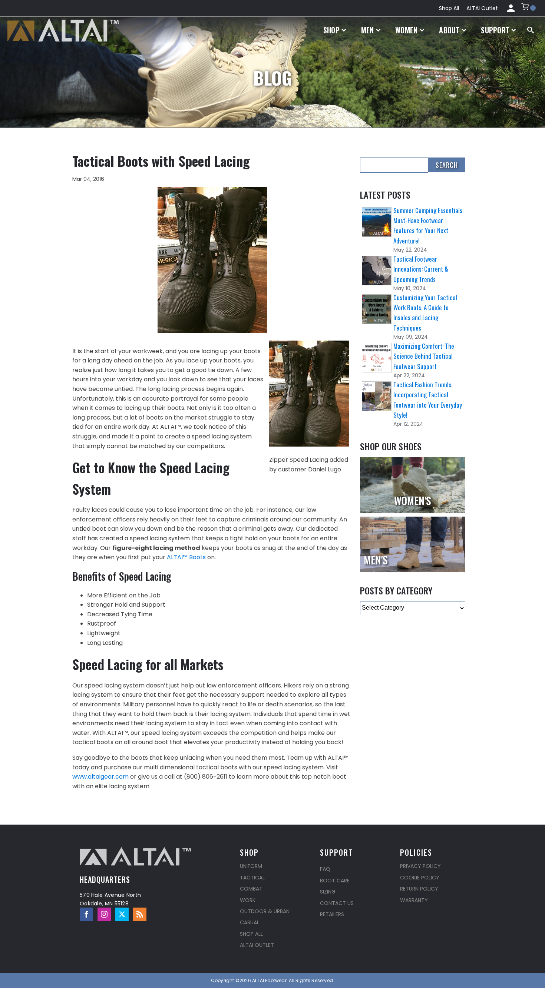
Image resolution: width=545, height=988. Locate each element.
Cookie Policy (419, 877)
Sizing (328, 891)
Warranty (414, 900)
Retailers (332, 914)
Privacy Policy (420, 866)
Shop (331, 30)
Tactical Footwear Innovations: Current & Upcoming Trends (420, 269)
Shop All (449, 8)
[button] (528, 8)
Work (247, 900)
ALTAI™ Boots (186, 557)
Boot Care (335, 880)
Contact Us (337, 903)
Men (367, 30)
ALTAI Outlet (482, 8)
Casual (249, 922)
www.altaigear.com (100, 776)
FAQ (325, 869)
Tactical (252, 877)
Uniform (251, 866)
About (449, 30)
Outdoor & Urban (265, 911)
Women (406, 30)
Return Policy (419, 888)
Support (495, 30)
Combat (251, 888)
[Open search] (530, 30)
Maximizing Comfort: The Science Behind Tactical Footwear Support (423, 356)
